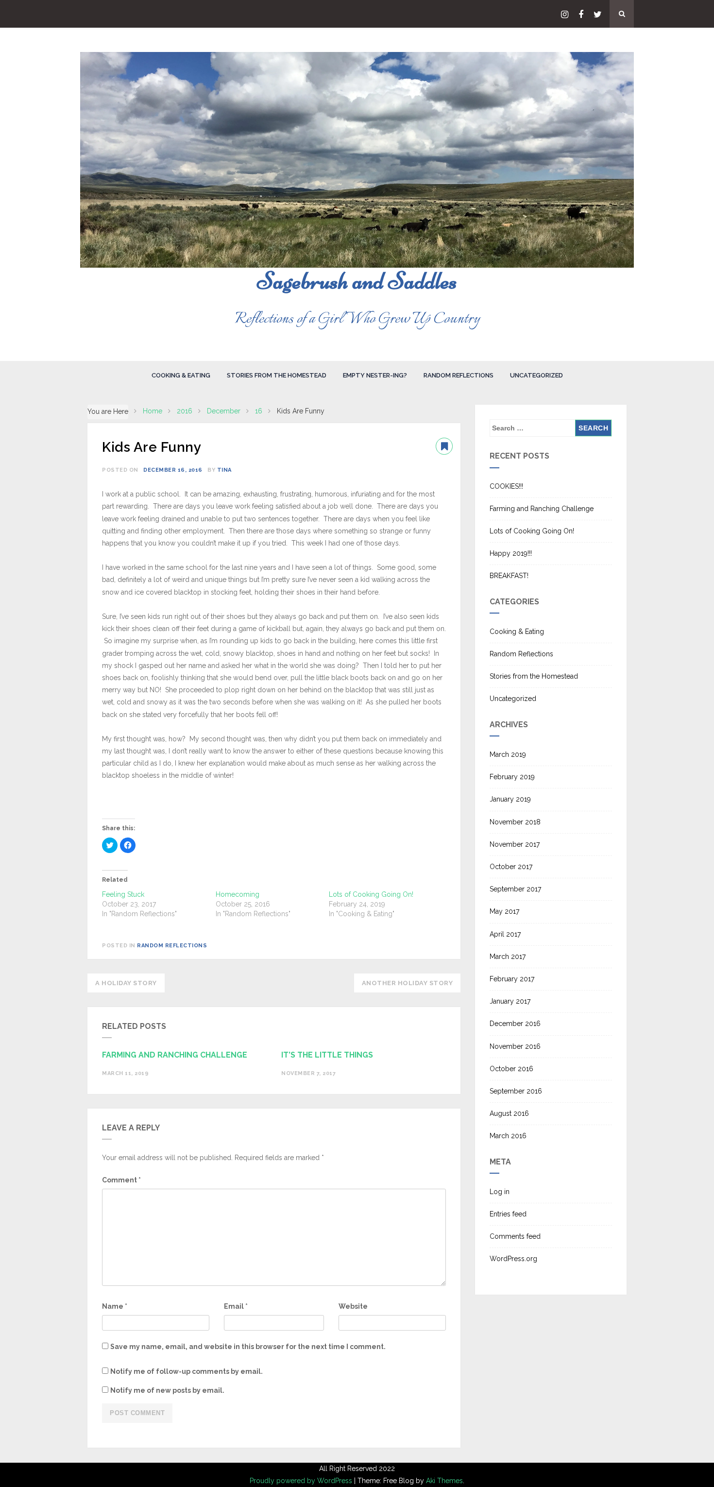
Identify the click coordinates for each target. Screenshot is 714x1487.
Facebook (581, 14)
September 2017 (515, 889)
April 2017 (505, 934)
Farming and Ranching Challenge (542, 509)
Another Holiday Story (407, 983)
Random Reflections (458, 375)
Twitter (597, 14)
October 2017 (511, 867)
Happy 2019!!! (511, 553)
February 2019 (512, 777)
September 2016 (516, 1091)
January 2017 (510, 1001)
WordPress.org (513, 1259)
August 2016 (509, 1113)
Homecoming (237, 894)
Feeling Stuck (123, 894)
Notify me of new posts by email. (167, 1390)
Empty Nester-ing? (375, 375)
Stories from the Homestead (276, 375)
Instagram (564, 14)
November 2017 (515, 844)
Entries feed (508, 1214)
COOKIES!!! (506, 486)
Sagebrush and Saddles (357, 280)
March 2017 (508, 956)
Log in (500, 1192)
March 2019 (508, 754)
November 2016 (515, 1046)
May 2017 (504, 911)
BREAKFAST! (509, 576)
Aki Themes (444, 1481)
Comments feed (515, 1236)
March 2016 (508, 1136)
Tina (224, 470)
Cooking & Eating (181, 375)
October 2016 (511, 1069)
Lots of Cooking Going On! (371, 894)
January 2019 (510, 799)
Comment (121, 1180)
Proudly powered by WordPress (302, 1481)
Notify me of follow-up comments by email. (186, 1371)
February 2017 (512, 979)
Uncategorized (536, 375)
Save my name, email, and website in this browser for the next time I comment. (248, 1346)
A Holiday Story (126, 983)
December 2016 (515, 1023)
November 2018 (515, 822)
